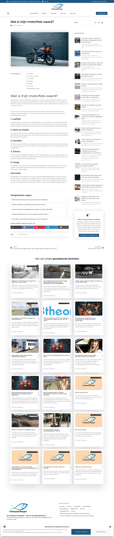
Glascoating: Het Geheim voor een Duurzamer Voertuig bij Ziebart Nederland (22, 394)
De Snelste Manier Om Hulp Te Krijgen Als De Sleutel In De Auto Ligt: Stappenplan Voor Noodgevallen (55, 282)
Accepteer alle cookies (81, 531)
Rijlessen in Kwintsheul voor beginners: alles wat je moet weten (90, 198)
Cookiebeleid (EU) (64, 511)
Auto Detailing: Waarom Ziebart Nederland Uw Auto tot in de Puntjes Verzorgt (55, 394)
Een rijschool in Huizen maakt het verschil (54, 467)
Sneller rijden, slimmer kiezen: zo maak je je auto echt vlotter (88, 281)
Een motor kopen (80, 429)
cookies (27, 532)
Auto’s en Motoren (17, 25)
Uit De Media (34, 13)
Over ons (63, 13)
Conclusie (30, 86)
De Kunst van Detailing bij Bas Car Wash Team (56, 356)
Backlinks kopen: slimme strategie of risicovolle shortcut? (74, 513)
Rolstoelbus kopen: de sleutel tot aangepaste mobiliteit (22, 356)
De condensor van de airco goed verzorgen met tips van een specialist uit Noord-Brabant (24, 468)
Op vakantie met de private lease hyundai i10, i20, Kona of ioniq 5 (85, 356)
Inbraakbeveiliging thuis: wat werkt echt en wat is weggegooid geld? (92, 116)
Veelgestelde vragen (33, 88)
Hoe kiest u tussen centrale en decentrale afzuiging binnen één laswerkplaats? (92, 40)
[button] (110, 527)
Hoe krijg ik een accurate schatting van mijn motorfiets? (40, 219)
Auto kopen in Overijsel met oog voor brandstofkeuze (23, 318)
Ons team (73, 13)
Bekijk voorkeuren (101, 531)
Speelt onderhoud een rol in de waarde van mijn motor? (40, 214)
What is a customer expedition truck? (23, 429)
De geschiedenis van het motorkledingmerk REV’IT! (51, 430)
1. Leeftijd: (30, 73)
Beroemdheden (87, 506)
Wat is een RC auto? (81, 392)
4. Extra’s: (30, 81)
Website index (74, 508)
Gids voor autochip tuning (83, 467)
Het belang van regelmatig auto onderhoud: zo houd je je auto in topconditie (85, 319)
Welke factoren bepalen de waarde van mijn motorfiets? (40, 199)
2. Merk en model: (32, 76)
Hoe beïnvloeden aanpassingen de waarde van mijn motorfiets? (40, 209)
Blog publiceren (64, 508)
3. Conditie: (30, 78)
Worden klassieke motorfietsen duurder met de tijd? (40, 204)
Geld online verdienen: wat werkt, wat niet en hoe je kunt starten (77, 515)
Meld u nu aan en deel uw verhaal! (89, 219)
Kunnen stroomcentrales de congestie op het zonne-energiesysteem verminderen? (91, 151)
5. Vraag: (29, 83)
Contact (44, 13)
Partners (53, 13)
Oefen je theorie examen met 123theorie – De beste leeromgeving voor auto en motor (56, 319)
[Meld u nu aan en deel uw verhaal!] (89, 214)
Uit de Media (77, 506)
